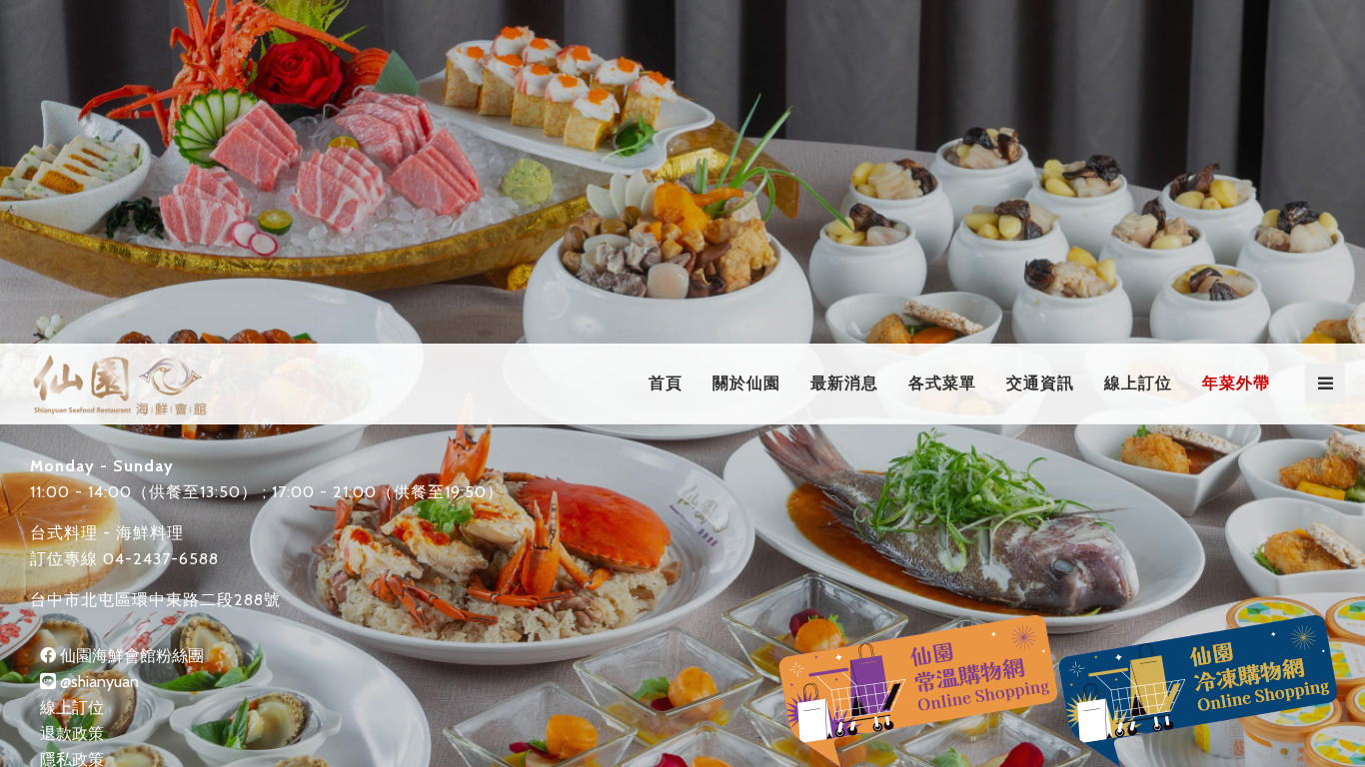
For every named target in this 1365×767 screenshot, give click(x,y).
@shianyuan (97, 681)
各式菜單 (942, 383)
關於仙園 (746, 383)
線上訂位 (1138, 383)
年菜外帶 (1236, 383)
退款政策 (72, 733)
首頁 (665, 383)
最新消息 (844, 383)
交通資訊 (1040, 383)
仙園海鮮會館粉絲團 (130, 655)
